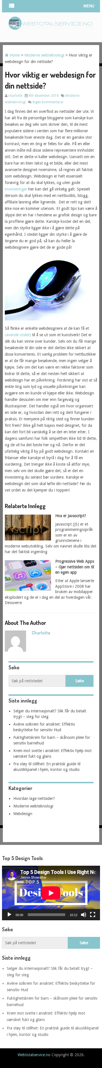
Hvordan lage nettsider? (34, 798)
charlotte (15, 96)
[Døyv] (83, 914)
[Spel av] (9, 914)
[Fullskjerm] (92, 914)
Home (14, 55)
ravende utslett (18, 335)
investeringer (16, 189)
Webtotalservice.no (34, 1055)
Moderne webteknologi (44, 55)
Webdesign (22, 813)
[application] (51, 893)
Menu (88, 6)
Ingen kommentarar (48, 102)
